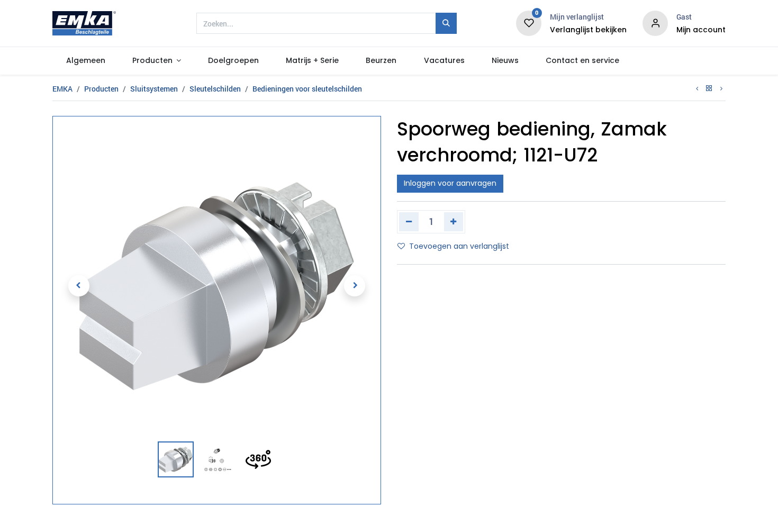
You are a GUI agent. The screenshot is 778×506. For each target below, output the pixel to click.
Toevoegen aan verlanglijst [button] (459, 246)
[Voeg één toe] (454, 221)
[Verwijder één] (409, 221)
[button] (78, 286)
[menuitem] (85, 61)
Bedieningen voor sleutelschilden (307, 89)
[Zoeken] (446, 23)
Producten (101, 89)
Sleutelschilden (215, 89)
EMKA (62, 89)
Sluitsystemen (154, 89)
